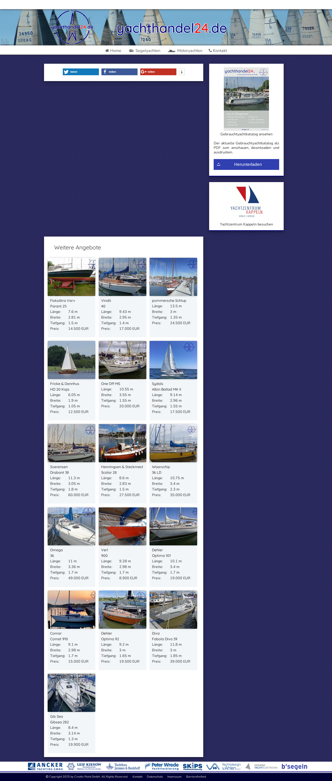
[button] (81, 71)
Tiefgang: (57, 323)
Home (115, 50)
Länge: (55, 312)
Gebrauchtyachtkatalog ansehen (246, 134)
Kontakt (219, 50)
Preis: (54, 328)
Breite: (55, 317)
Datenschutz (155, 777)
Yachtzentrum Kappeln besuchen (246, 224)
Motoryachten (184, 49)
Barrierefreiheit (196, 777)
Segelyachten (144, 49)
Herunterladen (248, 164)
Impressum (174, 777)
